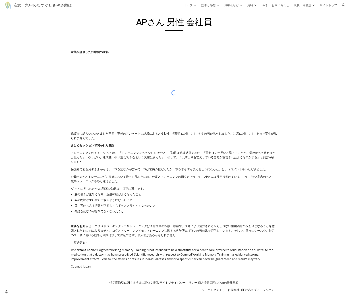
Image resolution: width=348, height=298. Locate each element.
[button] (343, 5)
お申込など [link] (231, 5)
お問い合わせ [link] (280, 5)
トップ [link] (188, 5)
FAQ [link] (264, 5)
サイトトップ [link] (328, 5)
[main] (174, 23)
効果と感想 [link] (208, 5)
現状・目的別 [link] (302, 5)
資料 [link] (250, 5)
